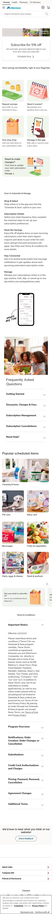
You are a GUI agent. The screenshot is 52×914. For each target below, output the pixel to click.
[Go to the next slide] (47, 584)
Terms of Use (31, 712)
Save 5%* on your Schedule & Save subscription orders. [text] (10, 108)
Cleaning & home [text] (10, 484)
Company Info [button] (8, 873)
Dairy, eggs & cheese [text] (12, 576)
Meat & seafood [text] (35, 576)
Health (14, 2)
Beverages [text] (7, 546)
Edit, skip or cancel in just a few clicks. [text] (38, 144)
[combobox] (26, 14)
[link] (26, 34)
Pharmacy (23, 2)
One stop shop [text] (9, 140)
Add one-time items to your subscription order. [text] (12, 144)
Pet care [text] (6, 514)
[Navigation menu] (3, 7)
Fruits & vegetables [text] (36, 546)
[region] (26, 904)
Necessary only (26, 912)
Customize (18, 906)
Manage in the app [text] (36, 140)
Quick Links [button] (7, 867)
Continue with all (42, 912)
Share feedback (26, 838)
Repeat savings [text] (9, 104)
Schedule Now (24, 56)
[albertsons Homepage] (14, 7)
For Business (35, 2)
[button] (43, 7)
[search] (46, 13)
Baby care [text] (32, 514)
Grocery (6, 2)
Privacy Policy (19, 715)
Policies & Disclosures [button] (11, 878)
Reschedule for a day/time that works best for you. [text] (38, 108)
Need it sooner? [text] (34, 104)
